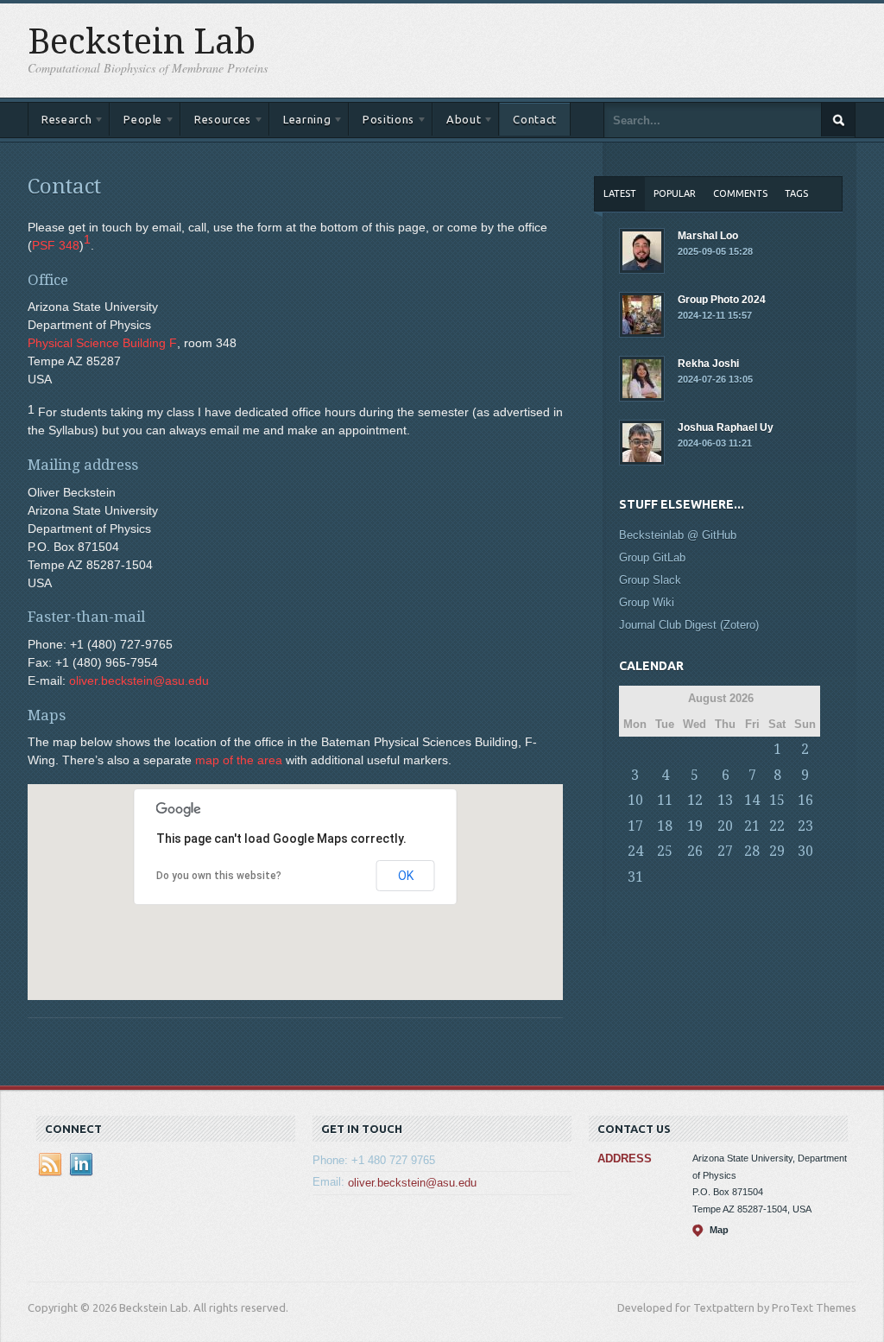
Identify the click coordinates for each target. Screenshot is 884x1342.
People (136, 122)
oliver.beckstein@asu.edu (139, 680)
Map (719, 1230)
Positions (381, 122)
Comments (740, 193)
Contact (535, 119)
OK (406, 876)
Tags (796, 193)
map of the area (238, 760)
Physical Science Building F (102, 343)
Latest (619, 193)
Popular (675, 193)
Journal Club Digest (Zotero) (689, 624)
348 (55, 245)
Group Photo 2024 (722, 307)
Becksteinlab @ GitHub (677, 535)
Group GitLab (652, 557)
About (457, 122)
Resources (215, 122)
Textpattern (724, 1307)
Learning (300, 122)
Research (60, 122)
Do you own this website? (218, 876)
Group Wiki (646, 602)
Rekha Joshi (715, 371)
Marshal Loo (715, 243)
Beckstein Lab (142, 42)
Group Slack (650, 579)
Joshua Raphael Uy (726, 434)
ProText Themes (814, 1307)
